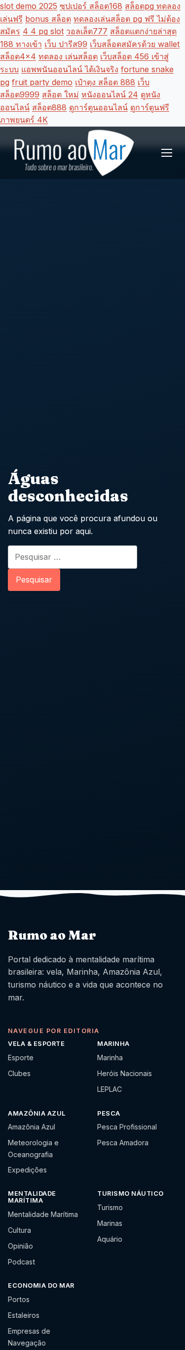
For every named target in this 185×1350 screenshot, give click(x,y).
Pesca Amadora (122, 1142)
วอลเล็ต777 (87, 31)
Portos (19, 1299)
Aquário (109, 1239)
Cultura (19, 1230)
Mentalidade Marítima (43, 1214)
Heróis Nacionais (124, 1073)
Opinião (20, 1246)
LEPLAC (109, 1089)
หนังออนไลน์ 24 (109, 94)
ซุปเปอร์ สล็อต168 (91, 6)
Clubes (19, 1073)
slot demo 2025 (28, 6)
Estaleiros (23, 1315)
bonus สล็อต (48, 19)
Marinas (109, 1223)
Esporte (21, 1057)
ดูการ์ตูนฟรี (149, 107)
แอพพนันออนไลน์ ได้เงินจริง (69, 69)
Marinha (110, 1057)
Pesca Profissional (127, 1127)
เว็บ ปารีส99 (65, 44)
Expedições (27, 1170)
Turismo (110, 1207)
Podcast (21, 1262)
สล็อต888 (49, 107)
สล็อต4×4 (18, 56)
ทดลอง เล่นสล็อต (68, 56)
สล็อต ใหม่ (60, 94)
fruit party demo (42, 82)
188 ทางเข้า (21, 44)
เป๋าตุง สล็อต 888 (105, 82)
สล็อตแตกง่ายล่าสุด (143, 31)
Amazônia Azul (31, 1127)
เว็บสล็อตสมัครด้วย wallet (135, 44)
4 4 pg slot (43, 31)
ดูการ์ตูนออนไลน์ (98, 107)
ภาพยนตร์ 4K (24, 120)
